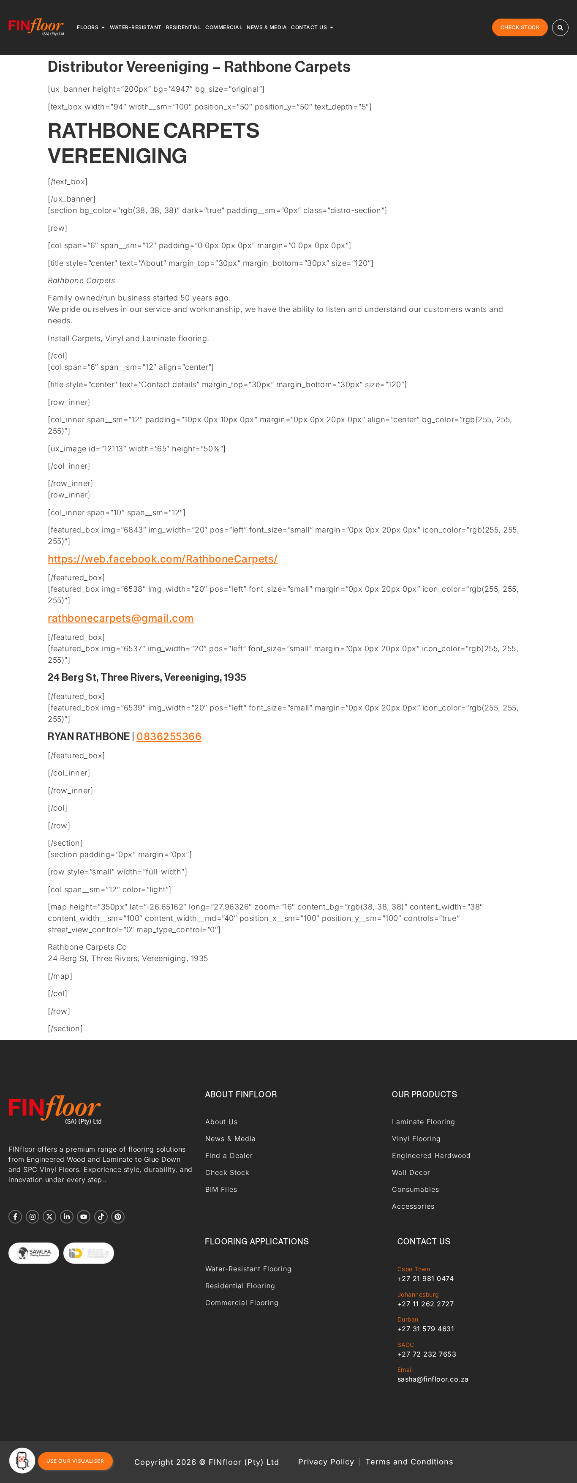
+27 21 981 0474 (425, 1278)
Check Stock (227, 1172)
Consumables (415, 1189)
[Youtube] (83, 1217)
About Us (221, 1121)
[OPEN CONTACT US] (331, 27)
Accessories (413, 1206)
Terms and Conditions (409, 1462)
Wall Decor (411, 1172)
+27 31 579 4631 (426, 1329)
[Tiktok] (101, 1217)
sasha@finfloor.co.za (433, 1379)
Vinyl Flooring (416, 1138)
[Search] (560, 27)
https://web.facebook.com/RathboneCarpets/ (163, 559)
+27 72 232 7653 (427, 1354)
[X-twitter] (49, 1217)
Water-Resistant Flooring (248, 1269)
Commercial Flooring (242, 1302)
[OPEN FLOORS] (103, 27)
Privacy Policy (326, 1462)
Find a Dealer (229, 1155)
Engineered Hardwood (431, 1155)
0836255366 (168, 736)
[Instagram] (32, 1217)
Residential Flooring (240, 1285)
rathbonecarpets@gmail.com (121, 618)
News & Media (230, 1138)
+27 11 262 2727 (425, 1304)
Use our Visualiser (75, 1461)
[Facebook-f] (15, 1217)
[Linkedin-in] (66, 1217)
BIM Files (221, 1189)
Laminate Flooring (423, 1121)
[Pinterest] (118, 1217)
